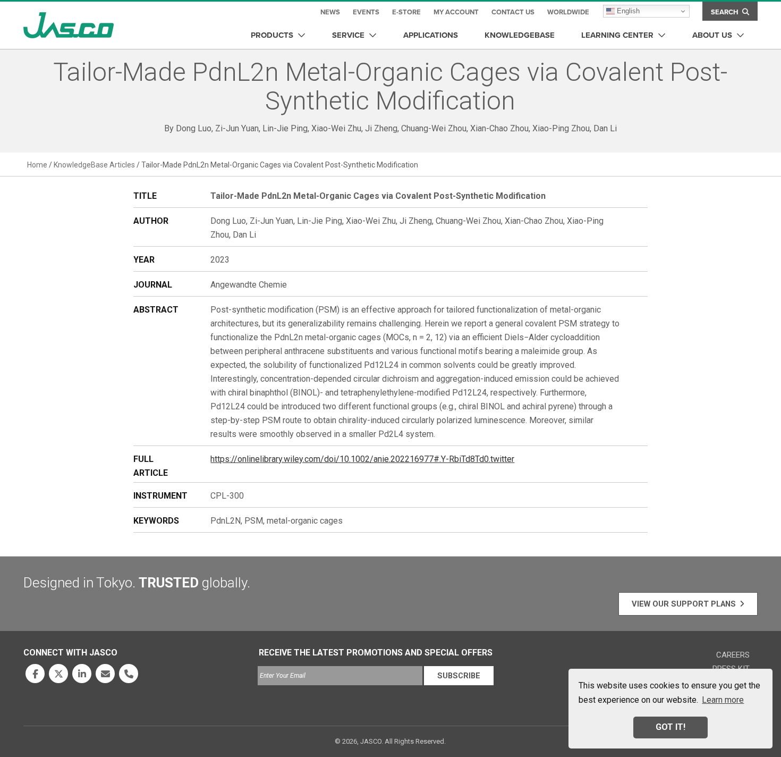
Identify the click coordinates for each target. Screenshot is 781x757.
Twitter (58, 673)
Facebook (35, 673)
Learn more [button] (723, 700)
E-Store (406, 12)
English (627, 11)
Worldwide (568, 12)
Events (366, 12)
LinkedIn (81, 673)
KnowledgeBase (520, 35)
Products (272, 35)
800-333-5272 (128, 673)
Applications (430, 35)
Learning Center (617, 35)
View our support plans (684, 604)
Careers (733, 655)
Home (37, 165)
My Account (456, 12)
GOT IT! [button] (670, 727)
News (330, 12)
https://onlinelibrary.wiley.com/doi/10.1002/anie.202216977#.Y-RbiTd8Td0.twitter (362, 459)
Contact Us (512, 12)
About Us (712, 35)
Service (348, 35)
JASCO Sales (105, 673)
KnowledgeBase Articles (94, 165)
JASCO (68, 25)
